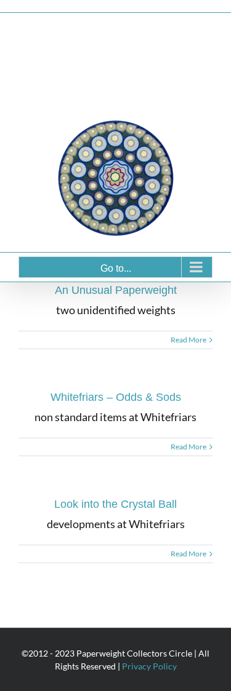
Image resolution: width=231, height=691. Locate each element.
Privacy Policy (149, 666)
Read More (188, 339)
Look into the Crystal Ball (115, 504)
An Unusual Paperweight (116, 290)
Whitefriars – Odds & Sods (116, 397)
